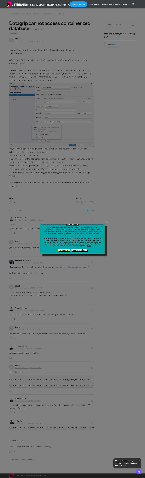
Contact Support (78, 4)
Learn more (77, 235)
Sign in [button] (126, 4)
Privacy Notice (67, 242)
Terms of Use (85, 242)
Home (17, 4)
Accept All (64, 250)
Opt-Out (88, 246)
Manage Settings (79, 250)
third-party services (56, 244)
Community (94, 4)
